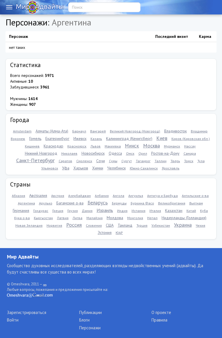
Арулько (45, 203)
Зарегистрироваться (26, 312)
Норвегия (54, 225)
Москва (151, 145)
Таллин (160, 161)
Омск (130, 153)
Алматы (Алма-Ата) (52, 131)
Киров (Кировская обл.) (190, 138)
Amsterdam (22, 131)
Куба (204, 210)
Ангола (118, 195)
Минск (132, 146)
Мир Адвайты (22, 256)
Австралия (38, 195)
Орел (142, 153)
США (110, 225)
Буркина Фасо (142, 203)
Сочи (100, 160)
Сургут (126, 161)
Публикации (90, 312)
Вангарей (98, 131)
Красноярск (76, 146)
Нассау (190, 146)
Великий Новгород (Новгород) (135, 131)
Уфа (65, 168)
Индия (122, 210)
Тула (201, 161)
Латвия (63, 218)
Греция (57, 210)
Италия (155, 210)
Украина (183, 225)
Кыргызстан (43, 218)
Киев (161, 138)
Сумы (113, 161)
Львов (95, 146)
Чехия (200, 225)
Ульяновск (49, 168)
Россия (74, 224)
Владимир (199, 131)
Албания (102, 195)
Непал (152, 218)
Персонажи (90, 327)
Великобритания (171, 203)
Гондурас (40, 210)
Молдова (115, 217)
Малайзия (94, 218)
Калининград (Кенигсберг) (129, 138)
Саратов (65, 161)
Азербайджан (79, 195)
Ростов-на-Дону (165, 153)
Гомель (35, 138)
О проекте (161, 312)
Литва (77, 218)
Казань (96, 138)
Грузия (72, 210)
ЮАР (119, 232)
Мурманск (172, 146)
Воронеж (18, 138)
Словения (94, 225)
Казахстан (173, 210)
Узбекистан (160, 225)
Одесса (115, 153)
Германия (21, 210)
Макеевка (113, 146)
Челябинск (116, 168)
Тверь (175, 161)
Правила (159, 320)
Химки (97, 168)
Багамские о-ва (70, 203)
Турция (141, 225)
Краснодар (53, 146)
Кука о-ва (22, 218)
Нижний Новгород (41, 153)
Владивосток (175, 131)
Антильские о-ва (195, 195)
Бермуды (119, 203)
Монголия (135, 218)
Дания (87, 210)
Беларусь (98, 203)
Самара (190, 153)
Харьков (80, 168)
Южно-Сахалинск (144, 168)
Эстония (105, 232)
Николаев (69, 153)
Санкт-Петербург (35, 160)
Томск (188, 161)
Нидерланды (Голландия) (184, 217)
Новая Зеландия (28, 225)
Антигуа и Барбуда (162, 195)
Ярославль (171, 168)
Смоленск (84, 161)
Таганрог (143, 161)
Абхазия (18, 195)
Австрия (57, 195)
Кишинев (32, 146)
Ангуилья (135, 195)
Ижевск (79, 138)
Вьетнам (196, 203)
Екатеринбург (57, 138)
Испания (138, 210)
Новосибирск (93, 153)
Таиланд (125, 225)
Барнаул (79, 131)
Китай (191, 210)
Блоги (84, 320)
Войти (12, 320)
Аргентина (26, 203)
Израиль (105, 210)
